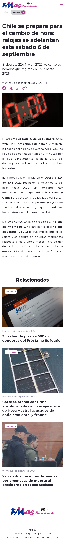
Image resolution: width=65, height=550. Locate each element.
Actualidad (11, 291)
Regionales (11, 352)
